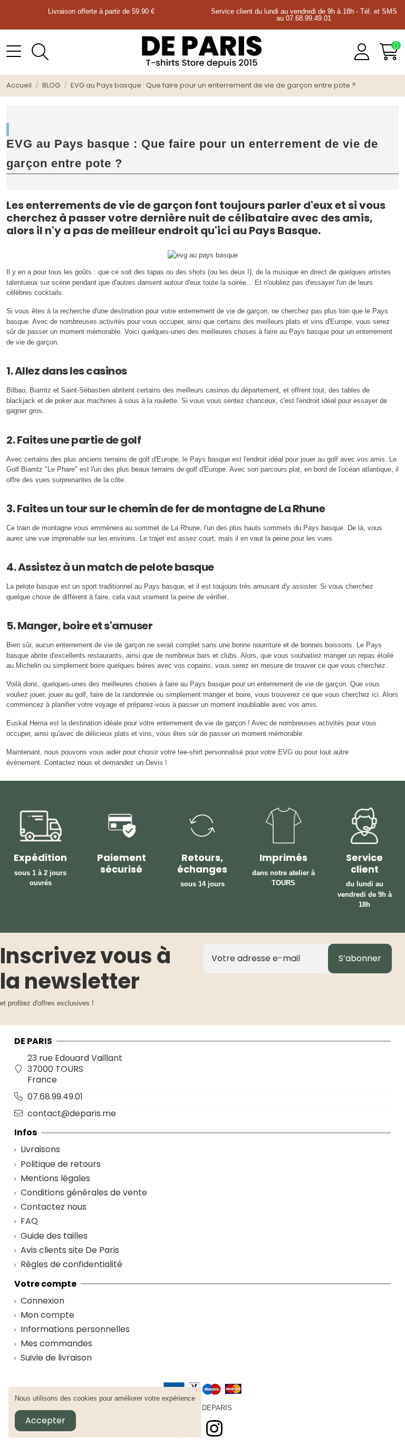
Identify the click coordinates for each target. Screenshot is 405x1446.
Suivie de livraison (56, 1358)
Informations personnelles (75, 1329)
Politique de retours (61, 1164)
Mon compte (47, 1315)
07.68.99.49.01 (55, 1096)
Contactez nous (68, 763)
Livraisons (40, 1149)
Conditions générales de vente (84, 1193)
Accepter (45, 1420)
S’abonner (360, 958)
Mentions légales (55, 1178)
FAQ (29, 1221)
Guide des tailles (54, 1236)
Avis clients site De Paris (70, 1250)
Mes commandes (56, 1343)
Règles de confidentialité (71, 1264)
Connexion (42, 1301)
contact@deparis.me (71, 1113)
